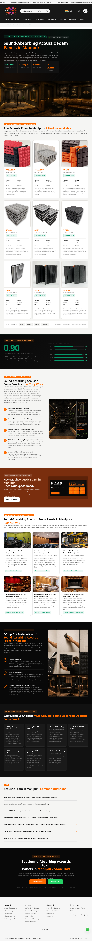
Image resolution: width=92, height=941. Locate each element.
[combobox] (43, 11)
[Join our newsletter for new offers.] (85, 915)
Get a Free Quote (38, 882)
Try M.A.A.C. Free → (11, 499)
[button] (28, 11)
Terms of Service (26, 938)
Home (6, 25)
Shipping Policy (37, 938)
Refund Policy (8, 938)
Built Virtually (84, 938)
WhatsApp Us (55, 882)
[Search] (47, 11)
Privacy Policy (17, 938)
